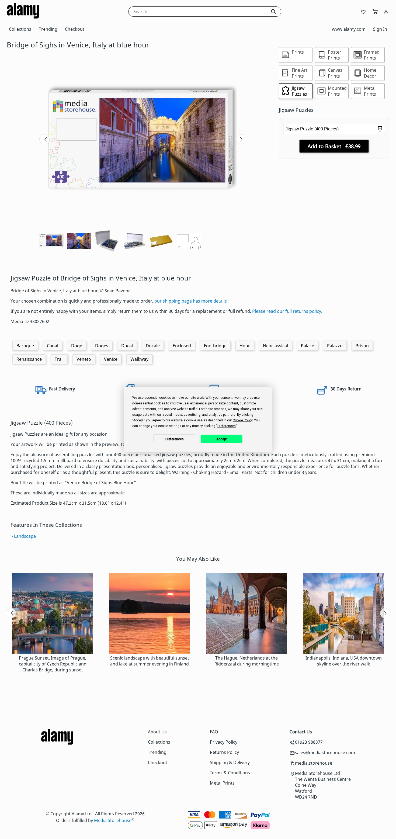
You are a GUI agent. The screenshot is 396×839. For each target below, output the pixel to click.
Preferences (174, 439)
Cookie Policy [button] (242, 420)
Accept (221, 439)
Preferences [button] (226, 426)
